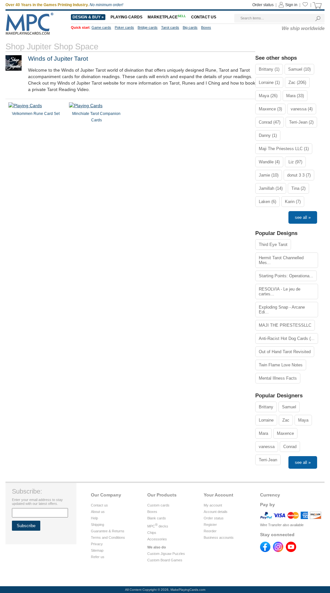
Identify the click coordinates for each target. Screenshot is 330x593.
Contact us (203, 17)
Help (94, 518)
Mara (263, 433)
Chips (151, 533)
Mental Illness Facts (278, 378)
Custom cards (158, 505)
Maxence (285, 433)
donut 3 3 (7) (299, 175)
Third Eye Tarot (273, 244)
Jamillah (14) (271, 188)
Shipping (97, 525)
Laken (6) (267, 201)
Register (210, 525)
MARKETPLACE (167, 17)
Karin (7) (293, 201)
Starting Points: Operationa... (286, 275)
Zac (285, 420)
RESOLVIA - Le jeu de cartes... (279, 291)
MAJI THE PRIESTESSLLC (285, 325)
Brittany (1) (269, 69)
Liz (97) (295, 161)
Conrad (289, 446)
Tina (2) (298, 188)
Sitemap (97, 550)
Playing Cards (126, 17)
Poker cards (124, 27)
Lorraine (266, 420)
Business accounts (219, 537)
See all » (303, 217)
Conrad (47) (269, 122)
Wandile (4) (269, 161)
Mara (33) (295, 95)
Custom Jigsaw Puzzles (166, 554)
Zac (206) (297, 82)
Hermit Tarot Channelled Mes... (281, 260)
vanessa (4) (302, 109)
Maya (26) (268, 95)
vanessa (267, 446)
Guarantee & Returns (107, 531)
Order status (263, 5)
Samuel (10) (299, 69)
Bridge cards (148, 27)
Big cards (190, 27)
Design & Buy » (88, 17)
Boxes (206, 27)
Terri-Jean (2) (301, 122)
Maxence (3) (270, 109)
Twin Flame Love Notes (281, 365)
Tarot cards (170, 27)
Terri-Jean (268, 459)
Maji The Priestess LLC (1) (284, 148)
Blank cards (156, 518)
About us (98, 512)
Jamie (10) (268, 175)
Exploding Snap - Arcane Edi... (282, 309)
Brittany (266, 406)
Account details (216, 512)
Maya (303, 420)
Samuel (289, 406)
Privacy (97, 544)
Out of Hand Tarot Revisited (285, 351)
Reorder (210, 531)
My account (213, 505)
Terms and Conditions (108, 537)
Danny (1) (268, 135)
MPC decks (157, 526)
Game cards (101, 27)
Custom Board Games (164, 560)
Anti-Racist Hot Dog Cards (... (287, 338)
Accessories (157, 539)
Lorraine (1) (269, 82)
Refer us (97, 557)
